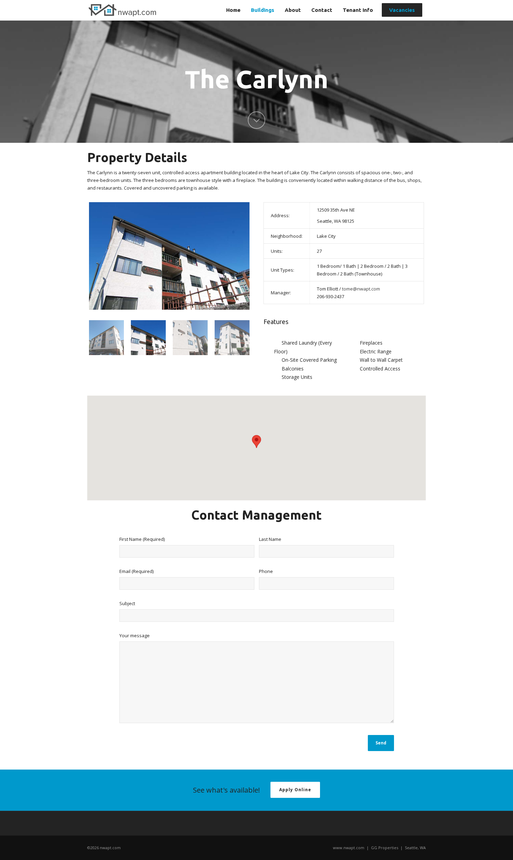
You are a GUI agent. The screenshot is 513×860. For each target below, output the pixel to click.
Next (243, 256)
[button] (256, 441)
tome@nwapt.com (361, 289)
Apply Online (295, 790)
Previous (95, 256)
